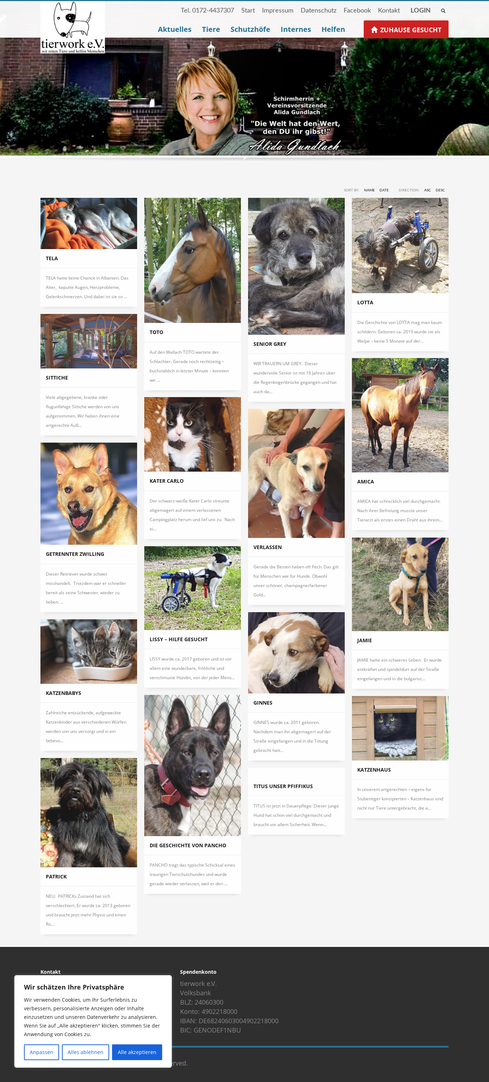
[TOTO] (192, 260)
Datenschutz (319, 11)
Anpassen (41, 1052)
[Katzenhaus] (400, 728)
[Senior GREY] (296, 266)
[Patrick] (88, 812)
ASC (427, 190)
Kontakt (389, 11)
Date (384, 190)
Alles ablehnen (85, 1052)
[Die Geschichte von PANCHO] (192, 765)
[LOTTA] (400, 245)
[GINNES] (296, 652)
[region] (93, 1021)
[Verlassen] (296, 473)
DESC (440, 190)
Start (248, 11)
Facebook (357, 11)
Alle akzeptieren (137, 1052)
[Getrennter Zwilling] (88, 494)
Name (369, 190)
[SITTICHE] (88, 341)
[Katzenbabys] (88, 651)
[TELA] (88, 223)
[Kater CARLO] (192, 434)
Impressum (278, 11)
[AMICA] (400, 415)
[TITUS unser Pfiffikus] (296, 772)
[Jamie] (400, 584)
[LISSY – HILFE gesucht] (192, 588)
